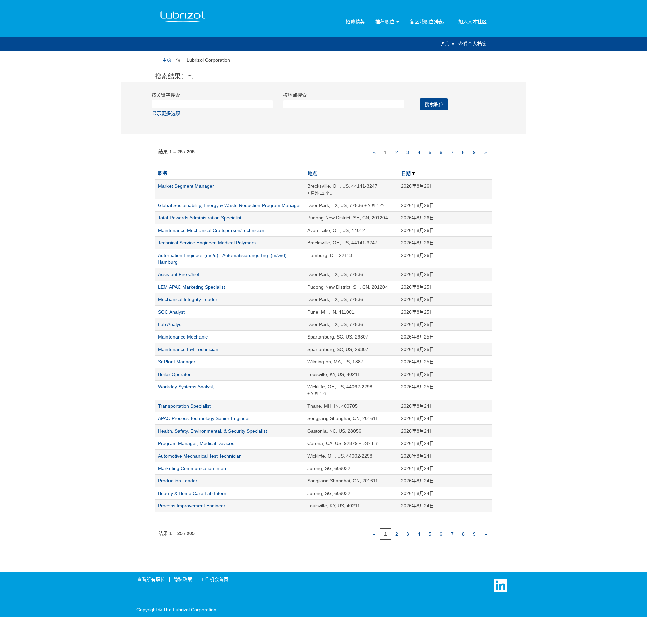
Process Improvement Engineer (191, 505)
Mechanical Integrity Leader (187, 299)
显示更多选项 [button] (166, 113)
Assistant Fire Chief (178, 274)
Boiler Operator (174, 374)
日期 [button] (406, 173)
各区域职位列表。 (429, 21)
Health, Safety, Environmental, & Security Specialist (212, 431)
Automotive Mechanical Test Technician (200, 456)
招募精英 (355, 21)
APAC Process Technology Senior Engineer (204, 418)
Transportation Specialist (184, 406)
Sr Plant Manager (176, 361)
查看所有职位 (151, 579)
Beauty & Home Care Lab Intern (192, 493)
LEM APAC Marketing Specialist (191, 287)
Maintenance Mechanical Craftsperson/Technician (211, 230)
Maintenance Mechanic (183, 337)
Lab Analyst (170, 324)
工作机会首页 (214, 579)
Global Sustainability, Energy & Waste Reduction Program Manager (229, 205)
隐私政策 (182, 579)
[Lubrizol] (182, 17)
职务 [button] (162, 173)
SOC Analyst (171, 312)
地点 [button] (312, 173)
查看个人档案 (472, 44)
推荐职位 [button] (385, 21)
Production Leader (177, 480)
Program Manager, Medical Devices (196, 443)
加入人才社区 (472, 21)
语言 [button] (445, 44)
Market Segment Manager (186, 186)
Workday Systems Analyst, (186, 386)
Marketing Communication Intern (193, 468)
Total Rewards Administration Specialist (199, 218)
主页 (167, 60)
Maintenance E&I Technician (188, 349)
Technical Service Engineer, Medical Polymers (207, 242)
